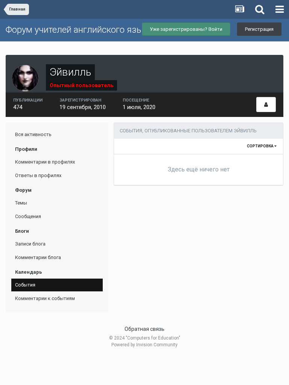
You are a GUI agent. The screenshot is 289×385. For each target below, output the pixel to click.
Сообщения (28, 216)
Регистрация (259, 29)
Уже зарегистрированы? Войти (186, 29)
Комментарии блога (38, 257)
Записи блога (30, 244)
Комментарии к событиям (45, 298)
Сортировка (260, 146)
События (25, 285)
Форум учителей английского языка (79, 29)
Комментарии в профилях (45, 162)
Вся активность (33, 134)
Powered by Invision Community (144, 344)
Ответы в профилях (38, 175)
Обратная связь (144, 329)
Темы (21, 203)
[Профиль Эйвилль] (266, 104)
